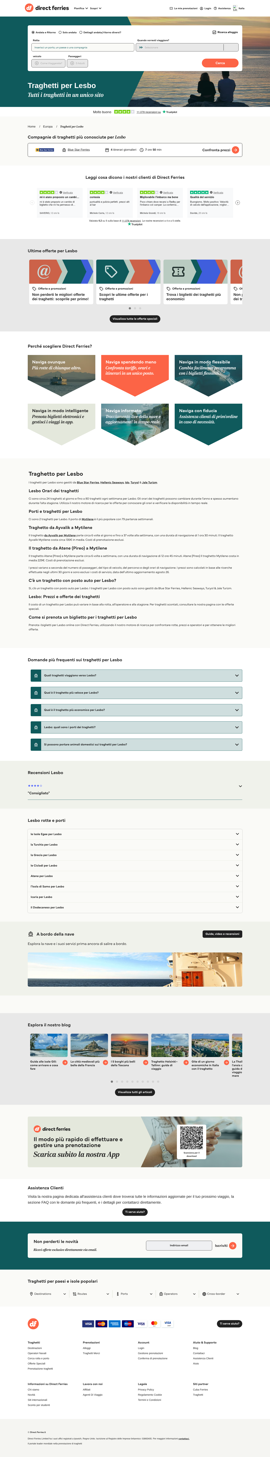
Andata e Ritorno (46, 32)
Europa (48, 126)
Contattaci (199, 1353)
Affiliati (86, 1389)
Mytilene (87, 519)
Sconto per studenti (39, 1405)
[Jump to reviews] (135, 112)
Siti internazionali (37, 1399)
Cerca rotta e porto (38, 1358)
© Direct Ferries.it (37, 1432)
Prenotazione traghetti (40, 1368)
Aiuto (196, 1363)
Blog (195, 1348)
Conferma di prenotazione (153, 1358)
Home (32, 126)
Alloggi (87, 1348)
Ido (127, 482)
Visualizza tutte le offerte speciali (135, 318)
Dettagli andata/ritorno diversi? (102, 32)
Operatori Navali (37, 1353)
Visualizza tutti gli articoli (135, 1092)
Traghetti (198, 1394)
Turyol (135, 482)
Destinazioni (35, 1348)
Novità (31, 1394)
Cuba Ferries (200, 1389)
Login (141, 1348)
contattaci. (184, 1439)
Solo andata (70, 32)
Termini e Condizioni (149, 1399)
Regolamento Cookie (150, 1394)
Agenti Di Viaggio (92, 1394)
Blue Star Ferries (88, 482)
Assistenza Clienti (203, 1358)
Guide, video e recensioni (222, 934)
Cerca (220, 63)
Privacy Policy (146, 1389)
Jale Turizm (149, 482)
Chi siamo (33, 1389)
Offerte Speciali (36, 1363)
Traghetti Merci (91, 1353)
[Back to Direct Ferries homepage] (47, 8)
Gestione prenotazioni (150, 1353)
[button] (136, 676)
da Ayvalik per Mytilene (60, 535)
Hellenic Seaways (112, 482)
